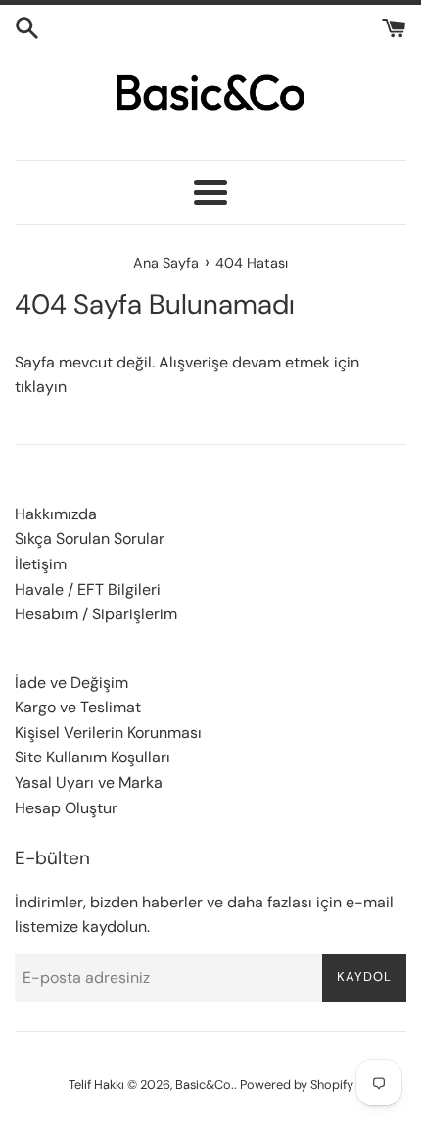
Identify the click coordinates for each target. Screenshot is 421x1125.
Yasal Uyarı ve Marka (89, 782)
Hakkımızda (56, 514)
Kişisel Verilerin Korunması (108, 732)
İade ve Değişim (71, 682)
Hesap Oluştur (66, 808)
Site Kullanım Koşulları (92, 757)
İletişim (41, 564)
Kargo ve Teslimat (78, 707)
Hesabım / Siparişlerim (96, 614)
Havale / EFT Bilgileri (88, 589)
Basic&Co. (204, 1084)
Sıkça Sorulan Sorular (89, 538)
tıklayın (41, 386)
